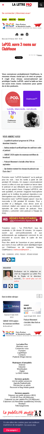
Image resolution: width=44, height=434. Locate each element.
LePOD (17, 254)
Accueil (4, 19)
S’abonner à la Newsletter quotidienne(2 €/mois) (22, 401)
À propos (22, 351)
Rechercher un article (22, 385)
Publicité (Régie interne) (22, 357)
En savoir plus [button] (30, 425)
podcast (23, 254)
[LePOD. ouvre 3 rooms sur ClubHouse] (22, 90)
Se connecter (8, 13)
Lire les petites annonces (22, 381)
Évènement (21, 19)
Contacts (22, 355)
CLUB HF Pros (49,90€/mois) (22, 397)
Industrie (22, 367)
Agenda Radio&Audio (22, 383)
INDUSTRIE (12, 19)
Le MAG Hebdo (22, 373)
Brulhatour (7, 268)
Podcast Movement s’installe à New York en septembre (32, 321)
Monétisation (22, 369)
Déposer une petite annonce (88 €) (22, 395)
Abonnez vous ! (23, 13)
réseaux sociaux (32, 254)
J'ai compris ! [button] (12, 430)
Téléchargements (22, 406)
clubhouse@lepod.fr (21, 250)
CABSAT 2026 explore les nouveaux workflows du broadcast (11, 322)
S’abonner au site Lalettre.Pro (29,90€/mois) (22, 399)
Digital (22, 371)
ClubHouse (10, 254)
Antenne (22, 365)
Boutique (22, 404)
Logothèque (22, 353)
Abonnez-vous (22, 346)
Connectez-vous (22, 348)
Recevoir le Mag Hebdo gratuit (22, 387)
